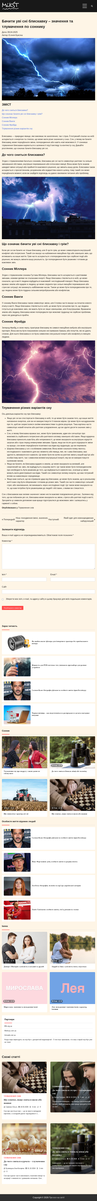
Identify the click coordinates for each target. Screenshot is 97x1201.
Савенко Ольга (11, 1107)
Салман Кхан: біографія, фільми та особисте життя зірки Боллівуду (59, 690)
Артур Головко (59, 1097)
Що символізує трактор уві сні (16, 814)
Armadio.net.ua (10, 1035)
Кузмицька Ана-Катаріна (15, 1168)
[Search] (92, 6)
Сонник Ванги (8, 121)
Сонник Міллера (9, 117)
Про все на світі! (56, 1197)
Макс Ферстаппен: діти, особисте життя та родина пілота (54, 862)
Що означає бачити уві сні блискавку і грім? (22, 114)
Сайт (4, 587)
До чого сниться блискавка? (15, 110)
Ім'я (4, 574)
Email (53, 574)
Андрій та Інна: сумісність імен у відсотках (69, 967)
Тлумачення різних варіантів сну (17, 129)
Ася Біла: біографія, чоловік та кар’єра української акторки (56, 886)
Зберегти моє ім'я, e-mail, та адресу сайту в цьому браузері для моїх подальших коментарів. (49, 599)
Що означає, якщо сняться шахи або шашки (69, 814)
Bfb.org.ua (8, 1026)
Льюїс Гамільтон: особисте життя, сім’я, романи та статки (55, 909)
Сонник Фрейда (9, 125)
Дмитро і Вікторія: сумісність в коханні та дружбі (24, 967)
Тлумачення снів (26, 508)
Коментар (7, 541)
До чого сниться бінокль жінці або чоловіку (69, 771)
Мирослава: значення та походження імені (21, 1007)
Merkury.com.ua (10, 1031)
